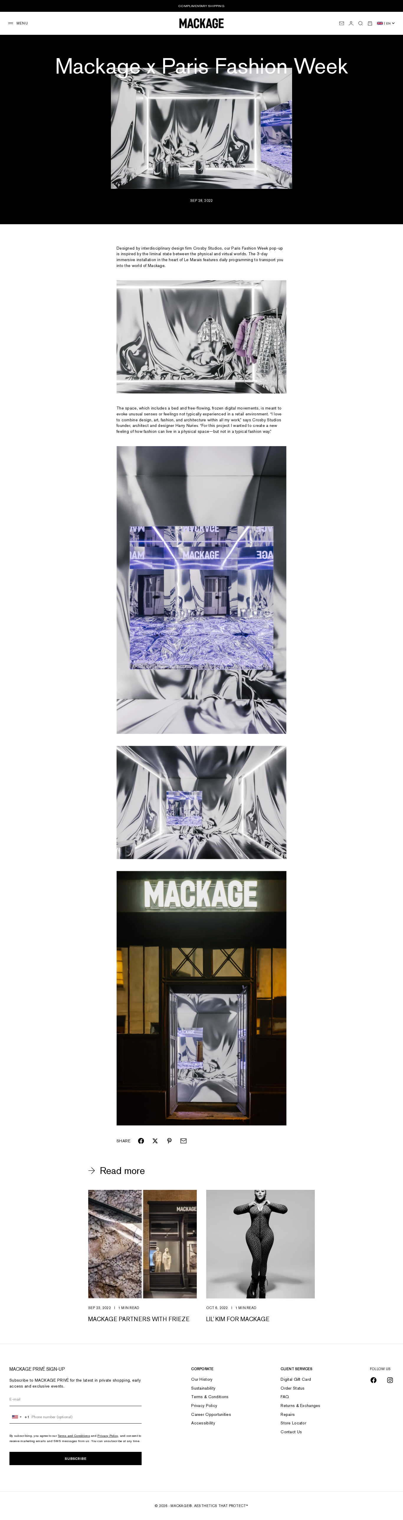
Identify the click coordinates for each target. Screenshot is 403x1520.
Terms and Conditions (74, 1436)
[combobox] (20, 1417)
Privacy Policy (107, 1436)
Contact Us (291, 1431)
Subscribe (75, 1458)
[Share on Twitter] (155, 1140)
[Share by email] (183, 1140)
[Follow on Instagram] (390, 1380)
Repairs (288, 1414)
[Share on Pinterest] (169, 1140)
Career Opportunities (211, 1414)
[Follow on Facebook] (373, 1380)
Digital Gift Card (296, 1379)
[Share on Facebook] (141, 1140)
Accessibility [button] (203, 1423)
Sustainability (203, 1388)
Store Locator (293, 1423)
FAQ (285, 1396)
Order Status (292, 1388)
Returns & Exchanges (300, 1405)
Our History (201, 1379)
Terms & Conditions (209, 1396)
